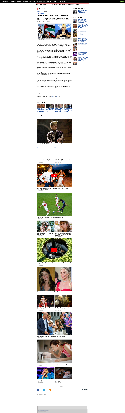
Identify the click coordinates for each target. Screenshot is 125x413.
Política (37, 4)
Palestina (38, 11)
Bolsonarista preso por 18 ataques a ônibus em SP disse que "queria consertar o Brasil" (83, 30)
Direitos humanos (43, 4)
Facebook (57, 96)
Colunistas (73, 4)
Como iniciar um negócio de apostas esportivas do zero (82, 44)
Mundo (63, 4)
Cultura (60, 4)
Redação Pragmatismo (42, 8)
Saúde (52, 4)
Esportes (77, 4)
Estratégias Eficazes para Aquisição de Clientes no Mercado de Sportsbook (82, 34)
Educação (48, 4)
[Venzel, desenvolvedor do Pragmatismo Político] (85, 389)
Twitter (52, 96)
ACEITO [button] (122, 1)
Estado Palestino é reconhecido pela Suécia (53, 15)
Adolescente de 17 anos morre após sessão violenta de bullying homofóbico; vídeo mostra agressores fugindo (83, 12)
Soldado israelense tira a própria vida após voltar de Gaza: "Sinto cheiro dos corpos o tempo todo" (50, 110)
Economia (56, 4)
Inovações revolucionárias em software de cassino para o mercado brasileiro (82, 53)
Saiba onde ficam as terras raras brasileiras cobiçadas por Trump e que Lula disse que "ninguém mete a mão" (40, 110)
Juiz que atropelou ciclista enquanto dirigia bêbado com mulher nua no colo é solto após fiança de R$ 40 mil (83, 21)
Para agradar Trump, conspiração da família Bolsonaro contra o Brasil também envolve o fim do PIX (82, 63)
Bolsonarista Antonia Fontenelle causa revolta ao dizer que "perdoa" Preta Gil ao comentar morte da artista (83, 49)
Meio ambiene (68, 4)
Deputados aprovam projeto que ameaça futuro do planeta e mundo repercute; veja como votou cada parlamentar (83, 59)
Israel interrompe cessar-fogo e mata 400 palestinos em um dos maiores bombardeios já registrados (68, 110)
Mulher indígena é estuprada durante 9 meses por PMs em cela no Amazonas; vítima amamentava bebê (82, 40)
